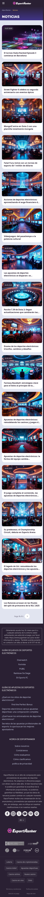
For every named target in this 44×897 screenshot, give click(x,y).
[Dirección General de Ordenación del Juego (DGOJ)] (14, 843)
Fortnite (22, 664)
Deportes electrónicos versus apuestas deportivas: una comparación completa (20, 710)
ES (21, 820)
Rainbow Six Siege (22, 673)
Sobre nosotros (22, 746)
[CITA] (16, 850)
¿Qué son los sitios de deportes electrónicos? (16, 698)
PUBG (22, 668)
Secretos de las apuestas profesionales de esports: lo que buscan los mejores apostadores (21, 726)
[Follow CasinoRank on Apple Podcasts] (36, 813)
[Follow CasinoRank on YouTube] (24, 813)
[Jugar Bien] (33, 843)
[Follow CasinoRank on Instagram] (13, 813)
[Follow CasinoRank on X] (19, 813)
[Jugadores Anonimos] (7, 850)
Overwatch (22, 660)
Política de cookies (32, 889)
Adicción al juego (13, 893)
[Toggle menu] (3, 3)
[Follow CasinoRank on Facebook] (7, 813)
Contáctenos (22, 750)
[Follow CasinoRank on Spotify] (30, 813)
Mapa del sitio (31, 893)
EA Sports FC (22, 677)
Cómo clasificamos (22, 759)
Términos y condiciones (13, 889)
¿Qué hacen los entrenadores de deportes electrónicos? (21, 718)
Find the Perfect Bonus (22, 704)
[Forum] (28, 850)
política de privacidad (22, 763)
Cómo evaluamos (22, 755)
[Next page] (27, 616)
